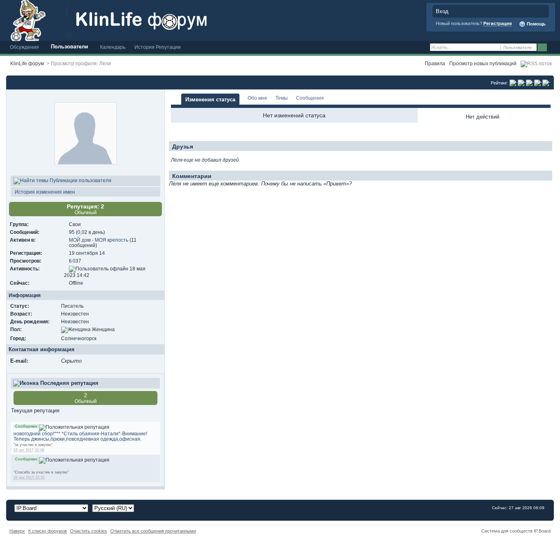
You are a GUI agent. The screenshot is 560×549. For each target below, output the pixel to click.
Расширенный (553, 47)
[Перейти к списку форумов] (153, 20)
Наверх (17, 530)
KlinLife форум (27, 63)
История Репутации (157, 47)
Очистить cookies (88, 530)
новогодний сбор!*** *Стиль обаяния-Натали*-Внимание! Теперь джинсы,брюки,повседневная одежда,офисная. (80, 436)
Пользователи (69, 46)
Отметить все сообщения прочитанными (153, 530)
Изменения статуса (210, 99)
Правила (435, 63)
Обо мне (257, 98)
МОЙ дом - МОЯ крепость (98, 239)
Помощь (536, 23)
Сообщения (310, 98)
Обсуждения (24, 47)
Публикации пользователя (80, 180)
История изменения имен (44, 191)
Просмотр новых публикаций (483, 63)
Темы (281, 98)
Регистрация (497, 23)
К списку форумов (47, 530)
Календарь (112, 47)
